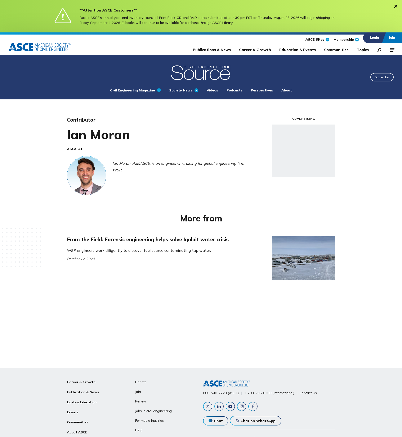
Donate (141, 382)
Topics (363, 49)
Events (73, 412)
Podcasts (234, 90)
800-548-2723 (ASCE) (221, 393)
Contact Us (308, 393)
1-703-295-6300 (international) (269, 393)
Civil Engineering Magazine (132, 90)
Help (138, 430)
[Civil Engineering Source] (201, 72)
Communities (336, 49)
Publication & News (83, 392)
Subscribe (382, 77)
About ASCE (77, 432)
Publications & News (212, 49)
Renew (140, 401)
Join (138, 391)
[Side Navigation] (392, 49)
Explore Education (82, 402)
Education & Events (297, 49)
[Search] (378, 49)
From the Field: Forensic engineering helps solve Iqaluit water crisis (148, 239)
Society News (180, 90)
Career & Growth (255, 49)
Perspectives (262, 90)
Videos (212, 90)
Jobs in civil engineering (153, 411)
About (286, 90)
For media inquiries (149, 420)
